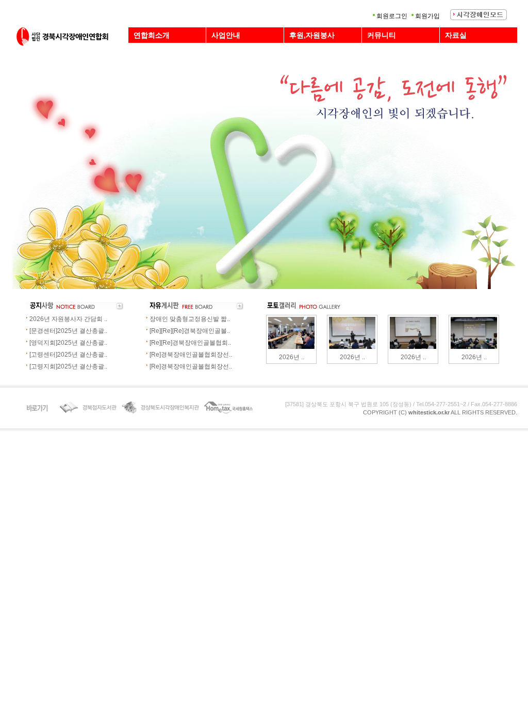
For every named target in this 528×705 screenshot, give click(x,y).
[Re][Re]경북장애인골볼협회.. (190, 342)
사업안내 (225, 35)
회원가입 (427, 16)
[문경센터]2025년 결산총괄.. (68, 330)
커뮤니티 (381, 35)
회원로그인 (391, 16)
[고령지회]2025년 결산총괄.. (68, 366)
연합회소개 (152, 35)
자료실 (456, 35)
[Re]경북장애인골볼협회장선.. (191, 354)
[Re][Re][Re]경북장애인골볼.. (190, 330)
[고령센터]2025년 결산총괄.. (68, 354)
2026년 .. (291, 357)
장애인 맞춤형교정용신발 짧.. (190, 319)
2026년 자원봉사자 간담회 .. (68, 319)
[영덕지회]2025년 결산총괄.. (68, 342)
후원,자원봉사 (312, 35)
